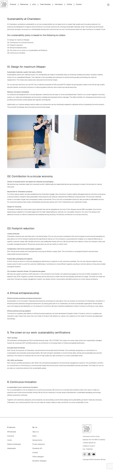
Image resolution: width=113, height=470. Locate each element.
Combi (9, 440)
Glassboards (11, 448)
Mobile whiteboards (14, 444)
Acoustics (10, 436)
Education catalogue (39, 461)
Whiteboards (11, 432)
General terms (37, 440)
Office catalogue (38, 457)
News (34, 436)
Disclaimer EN (37, 448)
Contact (35, 452)
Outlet (52, 194)
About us (35, 432)
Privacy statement (38, 444)
